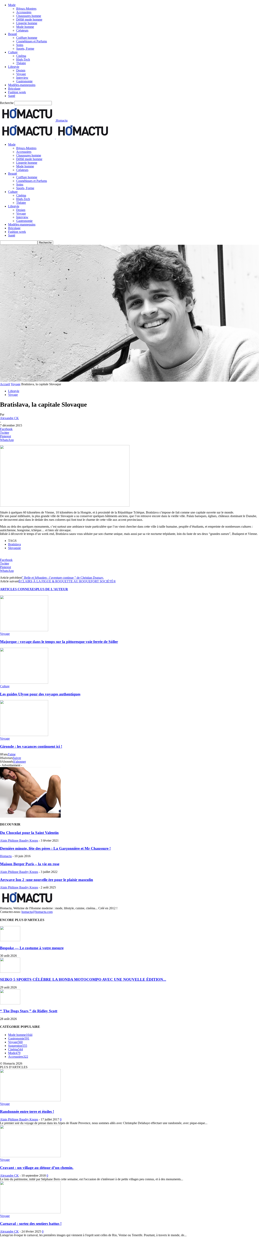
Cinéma (21, 56)
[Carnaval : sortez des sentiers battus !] (30, 1212)
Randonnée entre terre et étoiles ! (27, 1111)
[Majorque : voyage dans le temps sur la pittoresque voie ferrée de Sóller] (24, 630)
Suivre (17, 758)
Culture (13, 52)
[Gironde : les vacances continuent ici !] (24, 735)
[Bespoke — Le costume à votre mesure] (10, 940)
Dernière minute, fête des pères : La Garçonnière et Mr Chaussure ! (55, 848)
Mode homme (25, 26)
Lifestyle (13, 66)
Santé (11, 96)
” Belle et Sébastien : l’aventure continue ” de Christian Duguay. (63, 577)
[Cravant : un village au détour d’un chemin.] (30, 1156)
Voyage (21, 74)
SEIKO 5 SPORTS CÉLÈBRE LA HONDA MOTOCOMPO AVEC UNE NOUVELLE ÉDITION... (83, 979)
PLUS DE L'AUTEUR (52, 589)
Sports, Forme (25, 48)
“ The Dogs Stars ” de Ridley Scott (28, 1011)
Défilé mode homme (29, 19)
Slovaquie (14, 548)
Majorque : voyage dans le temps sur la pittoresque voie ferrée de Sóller (59, 642)
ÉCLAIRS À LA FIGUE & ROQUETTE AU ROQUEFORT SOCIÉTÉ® (67, 581)
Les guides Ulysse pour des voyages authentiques (40, 694)
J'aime (12, 754)
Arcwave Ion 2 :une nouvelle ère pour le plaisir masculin (46, 880)
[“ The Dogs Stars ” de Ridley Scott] (10, 1003)
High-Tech (23, 59)
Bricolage (14, 88)
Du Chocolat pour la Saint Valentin (29, 833)
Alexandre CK (9, 418)
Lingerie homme (26, 23)
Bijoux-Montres (26, 8)
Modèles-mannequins (21, 85)
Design (20, 70)
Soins (19, 45)
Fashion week (17, 92)
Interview (22, 77)
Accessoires (23, 12)
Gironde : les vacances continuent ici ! (31, 746)
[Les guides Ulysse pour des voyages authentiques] (24, 682)
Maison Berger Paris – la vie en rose (29, 864)
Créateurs (22, 30)
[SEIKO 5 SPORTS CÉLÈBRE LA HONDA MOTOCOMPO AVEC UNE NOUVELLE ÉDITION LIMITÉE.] (10, 971)
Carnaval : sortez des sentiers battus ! (31, 1223)
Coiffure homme (26, 37)
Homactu (6, 856)
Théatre (21, 63)
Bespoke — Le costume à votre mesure (32, 948)
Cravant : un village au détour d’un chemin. (36, 1168)
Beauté (12, 34)
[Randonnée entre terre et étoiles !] (30, 1100)
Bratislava (14, 544)
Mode (12, 5)
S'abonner (19, 761)
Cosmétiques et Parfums (31, 41)
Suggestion (17, 1045)
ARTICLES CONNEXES (18, 589)
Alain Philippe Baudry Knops (19, 840)
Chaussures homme (28, 16)
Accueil (5, 384)
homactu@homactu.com (37, 912)
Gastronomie (24, 81)
